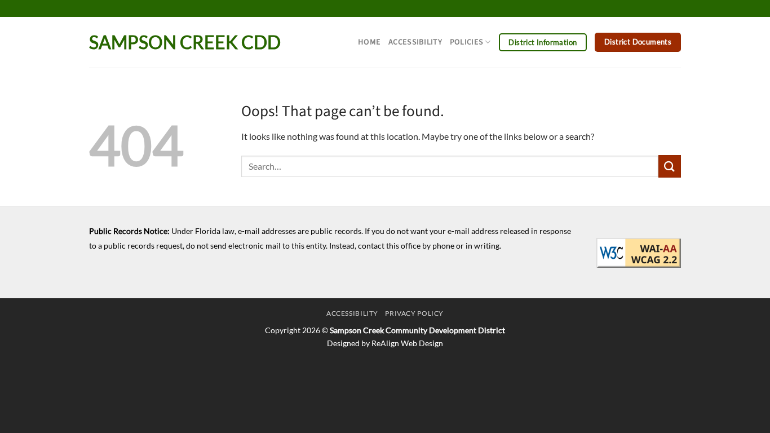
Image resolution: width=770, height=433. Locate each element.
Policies (466, 42)
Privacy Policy (414, 313)
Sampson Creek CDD (185, 42)
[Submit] (669, 166)
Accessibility (415, 42)
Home (369, 42)
